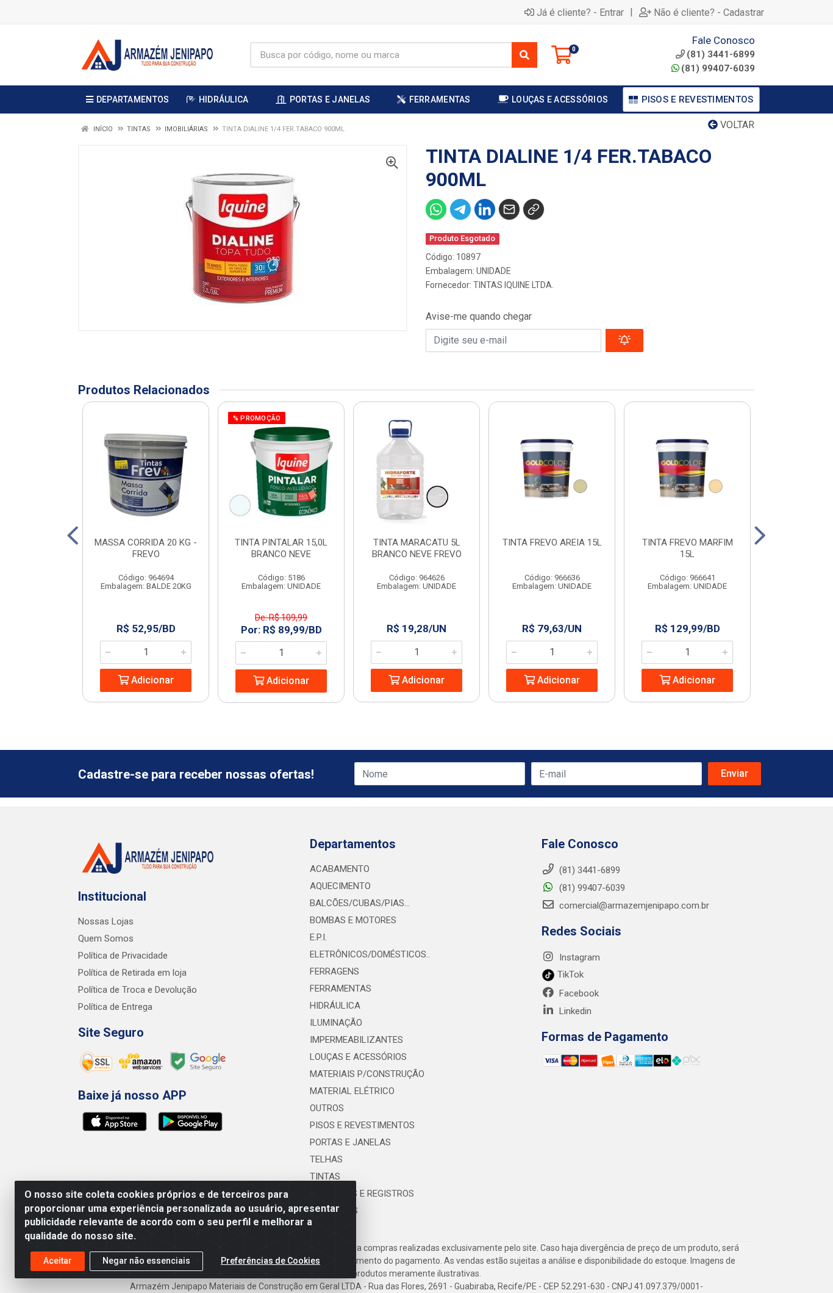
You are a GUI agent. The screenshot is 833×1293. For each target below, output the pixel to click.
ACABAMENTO (340, 868)
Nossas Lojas (106, 921)
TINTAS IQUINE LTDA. (513, 285)
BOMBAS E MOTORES (353, 920)
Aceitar (57, 1261)
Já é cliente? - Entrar (580, 12)
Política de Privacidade (123, 955)
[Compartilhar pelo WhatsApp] (436, 209)
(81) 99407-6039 (718, 68)
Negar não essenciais (146, 1261)
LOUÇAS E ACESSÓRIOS (358, 1056)
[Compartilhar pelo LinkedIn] (484, 209)
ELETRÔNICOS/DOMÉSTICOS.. (370, 954)
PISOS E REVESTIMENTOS (362, 1125)
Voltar (736, 125)
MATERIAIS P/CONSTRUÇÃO (367, 1073)
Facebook (578, 993)
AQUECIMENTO (340, 886)
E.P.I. (318, 937)
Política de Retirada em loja (132, 972)
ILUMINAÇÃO (336, 1022)
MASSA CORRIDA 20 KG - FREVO (146, 548)
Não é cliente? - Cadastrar (709, 12)
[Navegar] (73, 535)
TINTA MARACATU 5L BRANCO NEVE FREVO (417, 548)
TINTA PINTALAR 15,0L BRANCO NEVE (281, 548)
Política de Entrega (115, 1006)
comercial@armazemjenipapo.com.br (633, 905)
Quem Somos (106, 938)
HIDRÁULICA (335, 1005)
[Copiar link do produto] (533, 209)
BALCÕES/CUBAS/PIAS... (360, 903)
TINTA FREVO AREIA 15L (552, 542)
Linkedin (574, 1011)
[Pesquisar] (524, 55)
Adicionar (151, 680)
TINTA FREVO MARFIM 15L (687, 548)
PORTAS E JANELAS (350, 1142)
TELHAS (326, 1159)
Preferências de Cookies (270, 1261)
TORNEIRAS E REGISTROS (362, 1193)
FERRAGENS (334, 971)
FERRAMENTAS (340, 988)
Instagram (578, 957)
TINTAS (325, 1176)
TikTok (569, 974)
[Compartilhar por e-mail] (509, 209)
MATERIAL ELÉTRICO (352, 1091)
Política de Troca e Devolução (137, 989)
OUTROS (327, 1108)
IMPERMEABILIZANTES (356, 1039)
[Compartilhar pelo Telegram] (460, 209)
